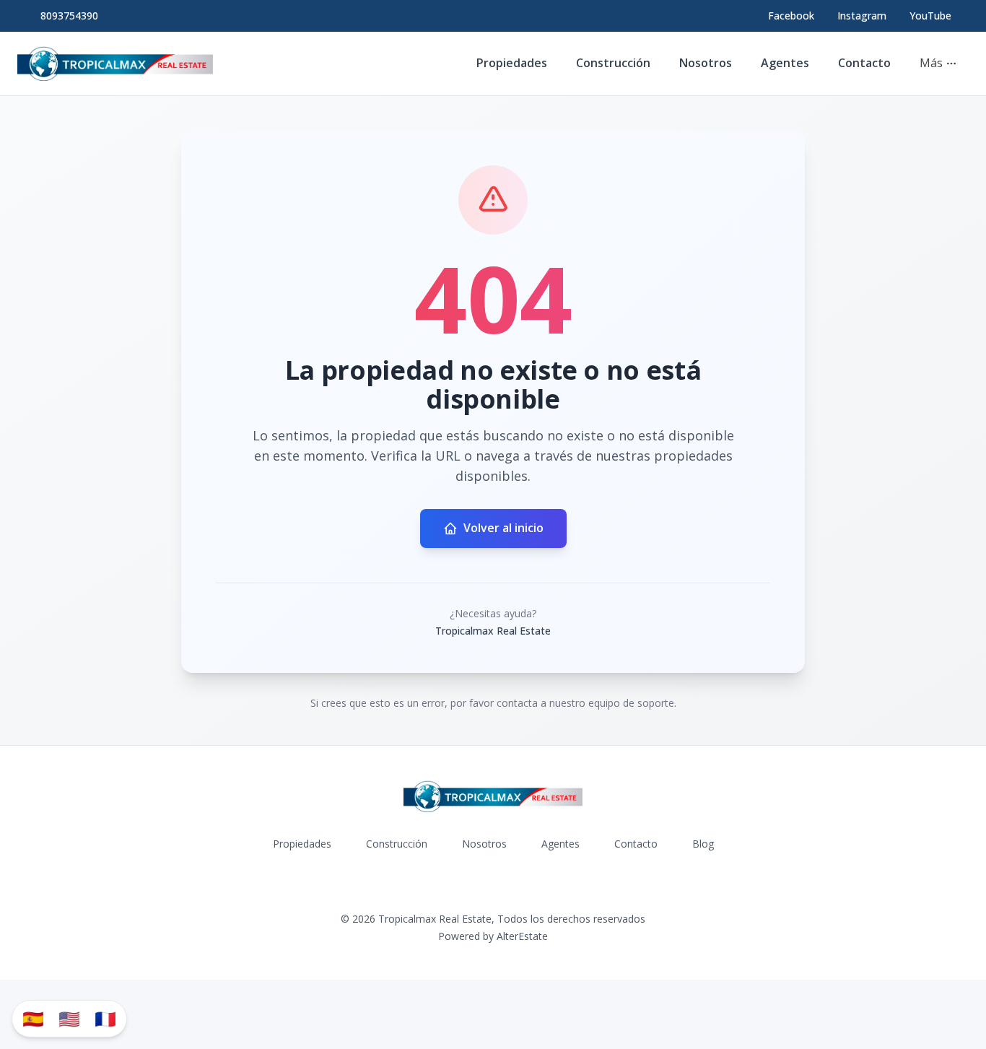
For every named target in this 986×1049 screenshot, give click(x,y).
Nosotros (705, 63)
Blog (703, 843)
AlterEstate (522, 936)
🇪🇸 (33, 1018)
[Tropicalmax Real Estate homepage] (115, 63)
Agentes (785, 63)
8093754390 (69, 15)
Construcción (613, 63)
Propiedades (511, 63)
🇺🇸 (69, 1018)
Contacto (864, 63)
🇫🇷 (105, 1018)
